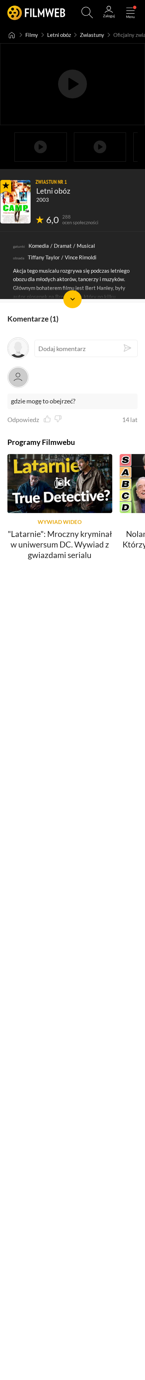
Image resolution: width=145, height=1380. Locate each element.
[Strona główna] (12, 35)
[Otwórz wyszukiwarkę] (87, 12)
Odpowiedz (23, 419)
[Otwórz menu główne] (130, 12)
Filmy (31, 35)
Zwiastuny (92, 35)
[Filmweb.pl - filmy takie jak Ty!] (36, 12)
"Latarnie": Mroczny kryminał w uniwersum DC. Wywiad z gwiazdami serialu (60, 544)
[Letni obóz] (15, 201)
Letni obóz (59, 35)
